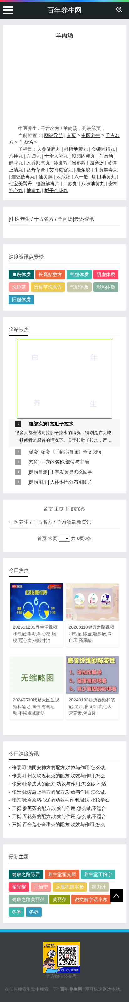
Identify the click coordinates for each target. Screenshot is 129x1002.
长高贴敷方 (50, 274)
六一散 (81, 176)
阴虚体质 (105, 274)
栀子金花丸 (56, 190)
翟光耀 (19, 886)
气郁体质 (79, 287)
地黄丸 (34, 190)
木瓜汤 (63, 176)
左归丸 (34, 156)
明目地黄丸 (104, 176)
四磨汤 (97, 162)
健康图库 (38, 482)
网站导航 (53, 135)
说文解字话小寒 (91, 899)
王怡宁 (41, 886)
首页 (71, 135)
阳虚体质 (21, 299)
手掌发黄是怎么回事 (71, 472)
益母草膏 (36, 169)
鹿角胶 (83, 169)
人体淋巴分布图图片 (71, 482)
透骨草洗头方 (48, 287)
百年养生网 (64, 10)
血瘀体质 (21, 274)
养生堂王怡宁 (98, 874)
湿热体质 (105, 287)
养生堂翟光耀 (62, 874)
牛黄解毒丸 (106, 169)
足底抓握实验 (70, 886)
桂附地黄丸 (76, 149)
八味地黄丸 (93, 183)
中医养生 (90, 135)
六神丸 (16, 156)
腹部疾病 (38, 423)
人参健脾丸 (48, 149)
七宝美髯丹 (20, 183)
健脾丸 (16, 162)
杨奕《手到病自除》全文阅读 (71, 451)
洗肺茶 (19, 287)
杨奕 (33, 451)
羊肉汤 (26, 142)
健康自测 (38, 472)
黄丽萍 (60, 899)
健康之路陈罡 (26, 874)
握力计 (99, 886)
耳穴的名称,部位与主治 (65, 461)
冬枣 (34, 912)
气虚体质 (79, 274)
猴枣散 (79, 162)
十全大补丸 (56, 156)
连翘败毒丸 (23, 176)
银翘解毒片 (47, 183)
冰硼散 (61, 162)
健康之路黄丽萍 (28, 899)
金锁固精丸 (103, 149)
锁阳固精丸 (83, 156)
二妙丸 (70, 183)
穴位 (33, 461)
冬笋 (16, 912)
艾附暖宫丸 (61, 169)
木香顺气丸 (38, 162)
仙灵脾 (46, 176)
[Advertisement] (64, 84)
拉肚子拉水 (62, 423)
